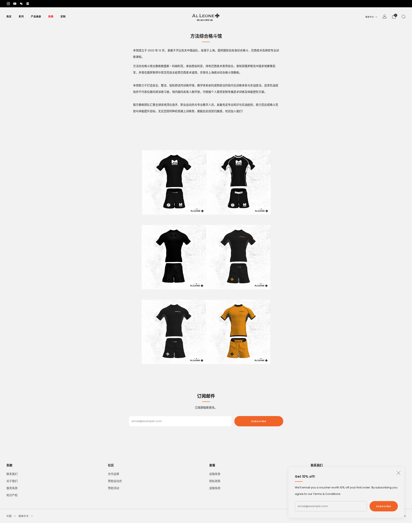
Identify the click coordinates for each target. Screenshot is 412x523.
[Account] (384, 16)
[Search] (403, 16)
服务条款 (12, 488)
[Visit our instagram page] (8, 3)
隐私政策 (214, 481)
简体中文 (369, 17)
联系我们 (12, 474)
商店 (9, 16)
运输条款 (214, 474)
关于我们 (12, 481)
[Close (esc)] (398, 473)
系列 (21, 16)
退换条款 (214, 488)
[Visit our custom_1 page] (21, 3)
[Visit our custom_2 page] (27, 3)
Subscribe (383, 506)
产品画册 (36, 16)
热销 (50, 16)
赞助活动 (113, 488)
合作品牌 (113, 474)
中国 (9, 516)
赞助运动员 (115, 481)
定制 (63, 16)
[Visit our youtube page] (15, 3)
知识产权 (12, 495)
